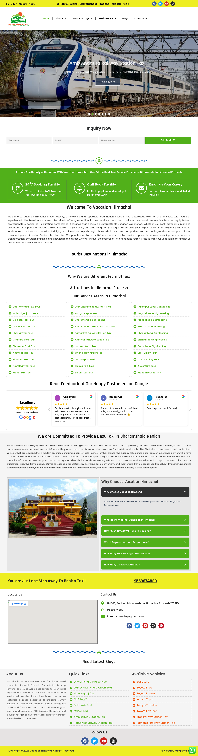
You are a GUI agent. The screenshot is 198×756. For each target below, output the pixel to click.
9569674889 (145, 581)
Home (45, 18)
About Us (61, 18)
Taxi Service (106, 18)
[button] (89, 114)
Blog (125, 18)
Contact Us (140, 18)
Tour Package (81, 18)
